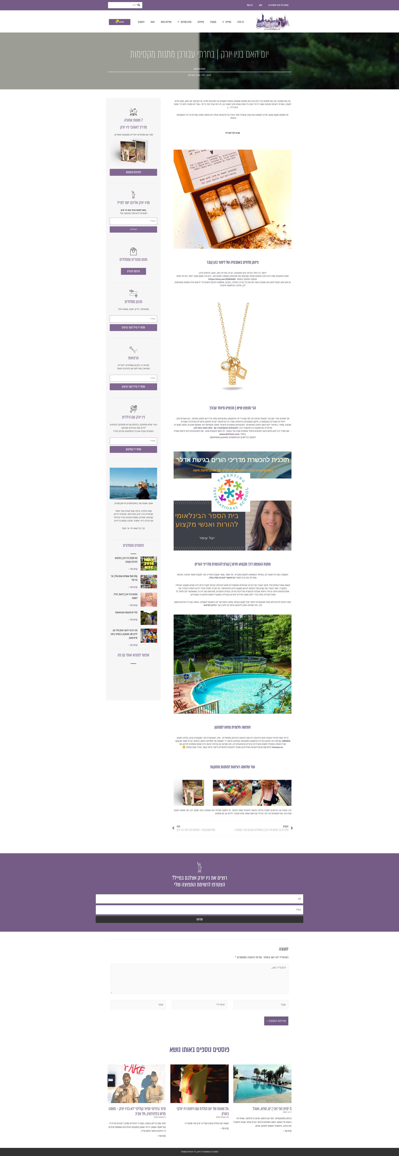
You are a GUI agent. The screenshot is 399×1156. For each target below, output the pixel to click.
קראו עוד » (132, 569)
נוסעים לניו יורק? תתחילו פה (278, 5)
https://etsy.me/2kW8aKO (222, 279)
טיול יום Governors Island (126, 612)
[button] (133, 172)
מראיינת (201, 22)
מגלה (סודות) (186, 22)
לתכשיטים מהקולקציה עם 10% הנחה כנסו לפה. (216, 427)
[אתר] (138, 1005)
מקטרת (213, 22)
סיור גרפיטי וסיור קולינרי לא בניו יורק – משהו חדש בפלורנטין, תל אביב (137, 1111)
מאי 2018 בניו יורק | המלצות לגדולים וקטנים (126, 560)
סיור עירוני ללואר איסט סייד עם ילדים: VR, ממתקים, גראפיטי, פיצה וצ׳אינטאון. (124, 634)
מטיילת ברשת (166, 22)
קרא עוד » (287, 1131)
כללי (203, 75)
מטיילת (228, 22)
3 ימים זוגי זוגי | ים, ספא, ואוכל (272, 1109)
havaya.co (277, 747)
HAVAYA (286, 741)
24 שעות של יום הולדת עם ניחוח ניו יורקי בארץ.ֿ (203, 1111)
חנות (260, 5)
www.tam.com (229, 434)
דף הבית (240, 22)
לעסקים (141, 22)
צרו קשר (250, 5)
